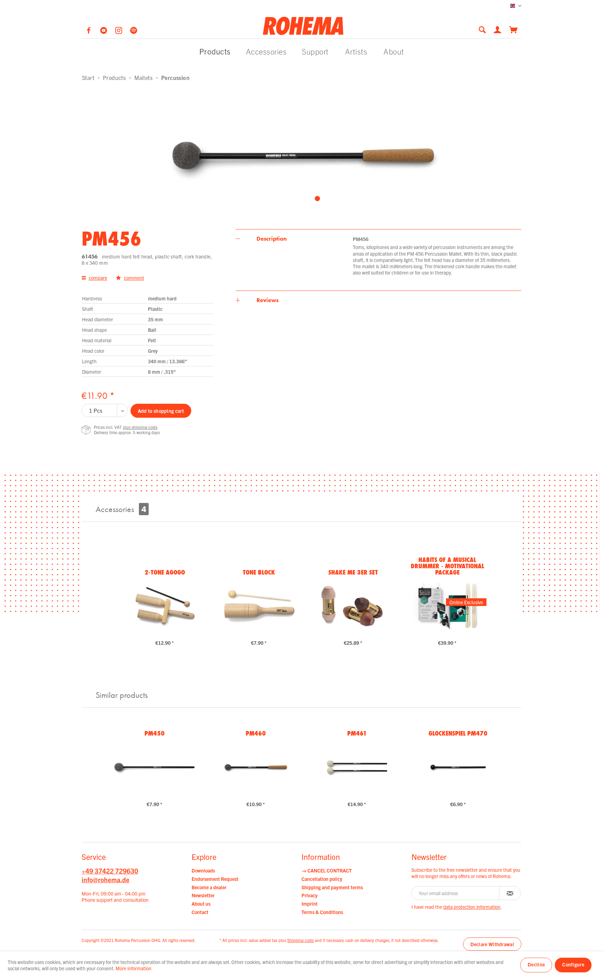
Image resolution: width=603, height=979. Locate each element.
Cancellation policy (322, 879)
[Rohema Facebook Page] (89, 31)
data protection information (471, 907)
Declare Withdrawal (492, 944)
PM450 (154, 733)
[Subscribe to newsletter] (510, 893)
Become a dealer (209, 887)
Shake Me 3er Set (353, 572)
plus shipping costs (140, 427)
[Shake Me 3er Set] (353, 606)
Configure (573, 964)
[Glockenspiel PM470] (458, 767)
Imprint (310, 903)
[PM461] (356, 767)
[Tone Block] (258, 606)
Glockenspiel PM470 (458, 733)
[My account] (498, 29)
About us (201, 903)
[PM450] (154, 767)
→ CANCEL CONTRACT (327, 870)
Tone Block (259, 572)
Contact (200, 912)
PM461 (357, 733)
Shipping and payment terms (332, 887)
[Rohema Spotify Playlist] (134, 31)
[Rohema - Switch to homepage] (303, 25)
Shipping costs (300, 940)
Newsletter (203, 895)
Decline (536, 964)
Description (271, 238)
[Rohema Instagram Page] (119, 31)
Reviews (267, 300)
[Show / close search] (482, 29)
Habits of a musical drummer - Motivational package (447, 565)
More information (133, 968)
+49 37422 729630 (110, 871)
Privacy (310, 895)
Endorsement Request (215, 879)
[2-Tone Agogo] (164, 606)
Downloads (203, 870)
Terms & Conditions (322, 912)
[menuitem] (484, 29)
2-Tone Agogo (164, 572)
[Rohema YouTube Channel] (104, 31)
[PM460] (255, 767)
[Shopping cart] (513, 29)
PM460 (256, 733)
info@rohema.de (105, 879)
